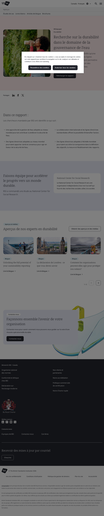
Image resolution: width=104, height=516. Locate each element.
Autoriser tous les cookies (65, 68)
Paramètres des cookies (39, 68)
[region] (53, 62)
